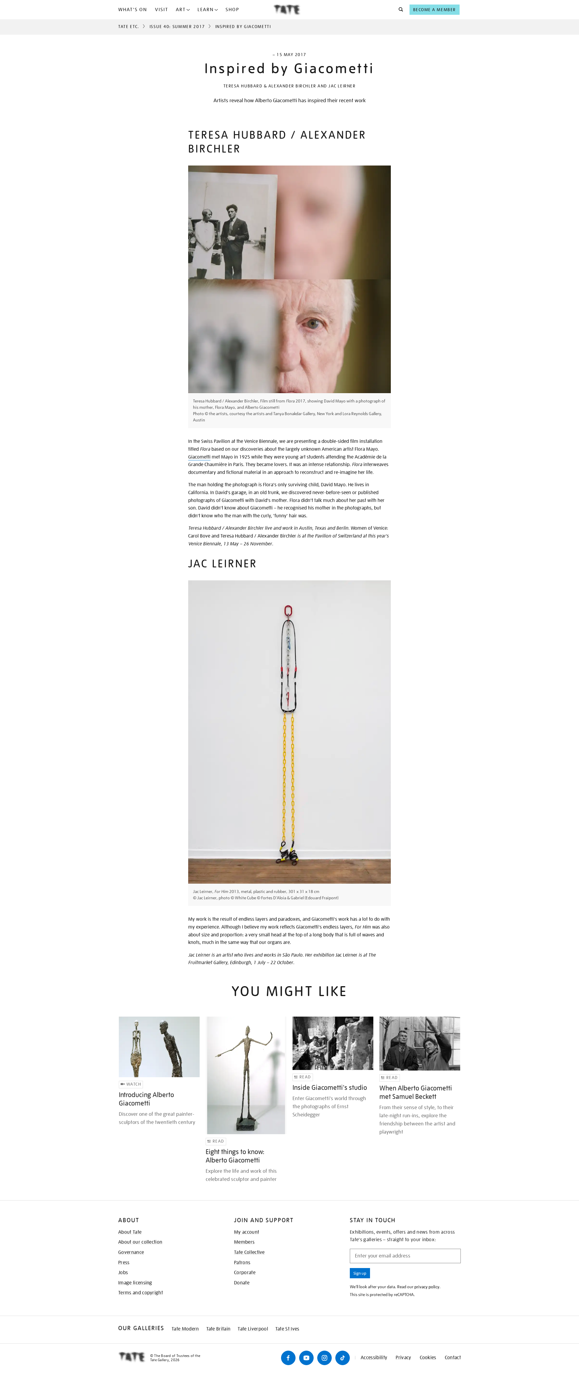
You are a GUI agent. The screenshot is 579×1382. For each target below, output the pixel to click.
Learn (206, 10)
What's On (132, 10)
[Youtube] (306, 1358)
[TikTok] (342, 1358)
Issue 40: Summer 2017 (177, 26)
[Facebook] (288, 1358)
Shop (232, 10)
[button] (399, 10)
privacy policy (426, 1286)
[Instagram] (324, 1358)
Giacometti (199, 457)
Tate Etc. (128, 26)
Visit (161, 10)
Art (181, 10)
